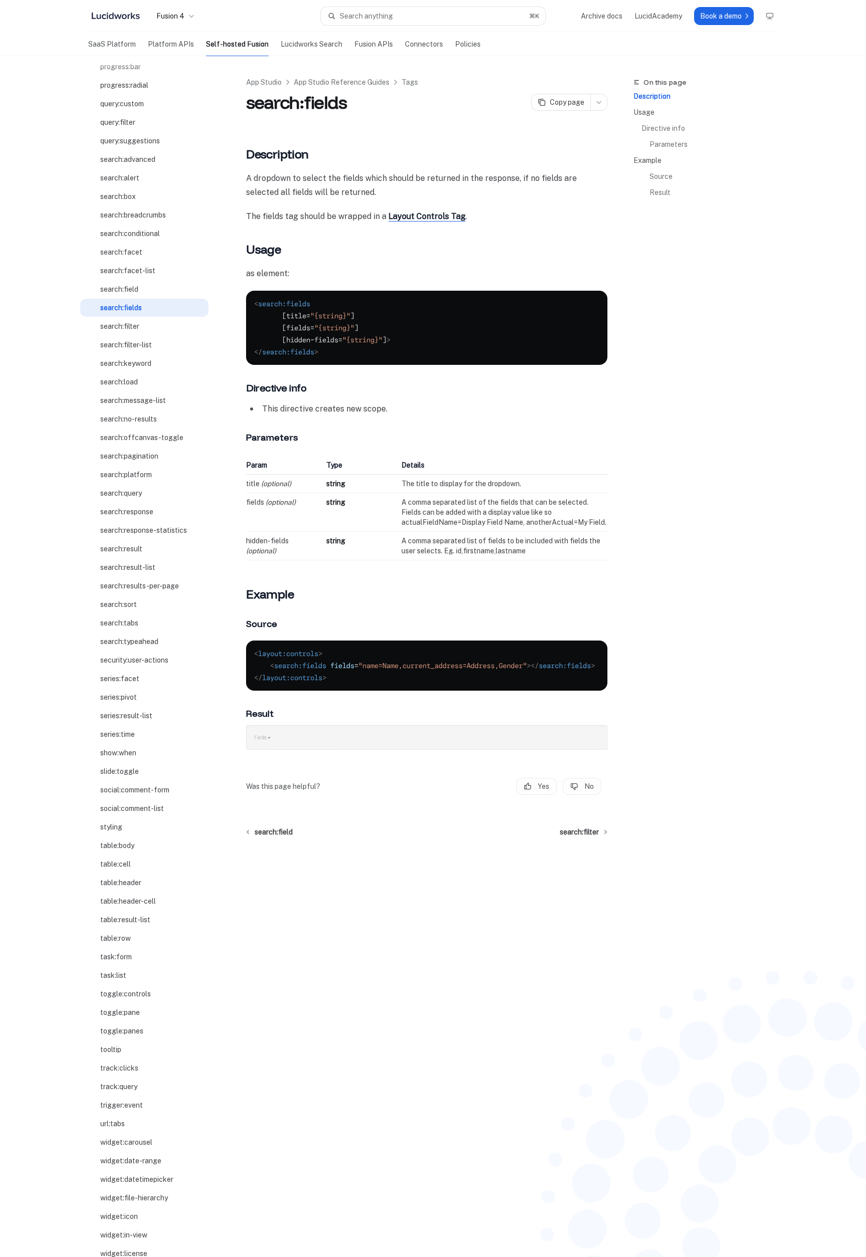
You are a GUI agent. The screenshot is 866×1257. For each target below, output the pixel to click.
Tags (409, 82)
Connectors (424, 44)
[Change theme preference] (770, 16)
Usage (644, 112)
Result (660, 192)
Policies (468, 44)
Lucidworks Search (311, 44)
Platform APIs (171, 44)
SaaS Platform (112, 44)
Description (652, 96)
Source (661, 176)
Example (647, 160)
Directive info (663, 128)
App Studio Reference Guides (341, 82)
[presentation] (152, 656)
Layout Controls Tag (427, 216)
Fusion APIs (373, 44)
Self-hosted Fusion (237, 44)
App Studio (264, 82)
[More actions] (598, 102)
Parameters (669, 144)
